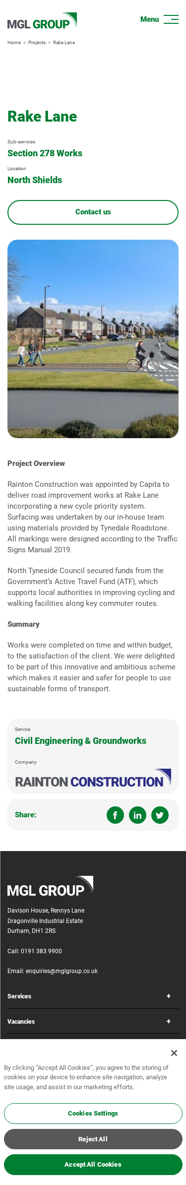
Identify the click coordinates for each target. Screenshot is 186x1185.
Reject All (92, 1139)
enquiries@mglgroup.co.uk (62, 971)
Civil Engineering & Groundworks (80, 740)
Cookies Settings (93, 1113)
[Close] (174, 1053)
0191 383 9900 (41, 951)
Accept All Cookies (92, 1164)
